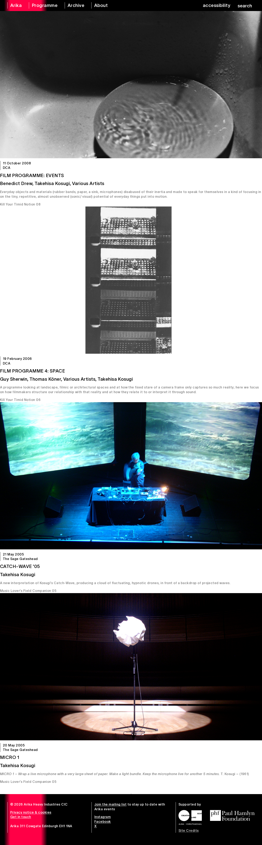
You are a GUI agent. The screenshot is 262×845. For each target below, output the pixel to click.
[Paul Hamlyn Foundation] (232, 815)
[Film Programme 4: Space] (131, 280)
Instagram (102, 817)
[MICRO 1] (131, 666)
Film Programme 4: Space (32, 370)
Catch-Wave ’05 (20, 566)
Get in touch (20, 817)
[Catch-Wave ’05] (131, 475)
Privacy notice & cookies (30, 812)
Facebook (102, 821)
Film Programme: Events (32, 175)
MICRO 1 (9, 757)
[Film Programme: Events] (131, 84)
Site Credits (188, 830)
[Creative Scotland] (190, 817)
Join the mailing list (110, 804)
